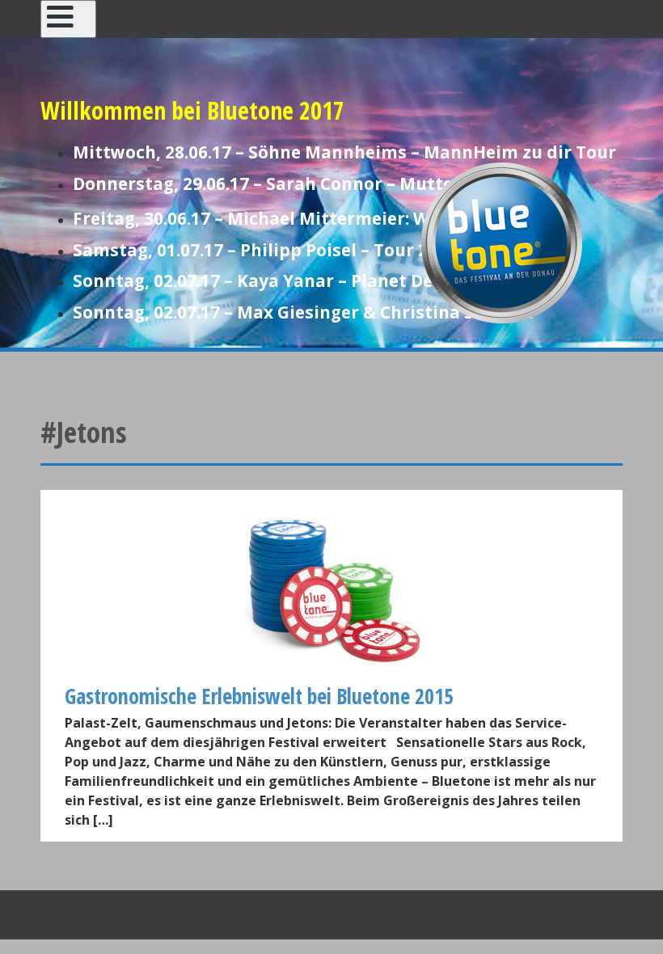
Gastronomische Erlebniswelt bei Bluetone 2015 (259, 696)
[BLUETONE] (501, 241)
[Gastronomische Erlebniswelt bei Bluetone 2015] (331, 589)
